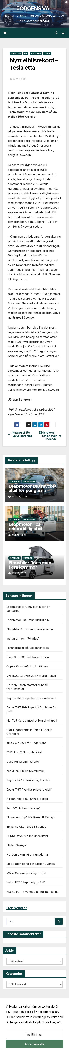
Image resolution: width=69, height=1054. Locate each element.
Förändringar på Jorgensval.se (27, 648)
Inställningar (34, 1034)
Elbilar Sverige (16, 845)
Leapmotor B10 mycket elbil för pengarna (32, 488)
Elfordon (16, 53)
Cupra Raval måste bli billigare (27, 666)
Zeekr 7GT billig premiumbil (25, 771)
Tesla (47, 53)
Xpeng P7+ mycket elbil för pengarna (32, 891)
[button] (56, 33)
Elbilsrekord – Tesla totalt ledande (48, 436)
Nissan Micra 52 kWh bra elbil (27, 798)
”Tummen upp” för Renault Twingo (30, 817)
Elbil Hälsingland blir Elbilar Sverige (30, 864)
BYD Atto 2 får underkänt (24, 752)
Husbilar (28, 558)
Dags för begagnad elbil (22, 761)
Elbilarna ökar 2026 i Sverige (26, 826)
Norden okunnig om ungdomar (27, 854)
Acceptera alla (34, 1044)
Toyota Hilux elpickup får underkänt (31, 698)
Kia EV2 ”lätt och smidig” (23, 808)
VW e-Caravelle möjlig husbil (26, 873)
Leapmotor (29, 481)
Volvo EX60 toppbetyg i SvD (25, 882)
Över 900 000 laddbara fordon (27, 657)
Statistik (36, 53)
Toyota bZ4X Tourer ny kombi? (28, 780)
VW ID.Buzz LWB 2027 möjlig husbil (31, 675)
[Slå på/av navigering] (63, 33)
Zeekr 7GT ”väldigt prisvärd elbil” (29, 789)
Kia (25, 53)
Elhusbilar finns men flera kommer (29, 565)
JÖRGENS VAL (34, 8)
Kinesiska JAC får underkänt (26, 743)
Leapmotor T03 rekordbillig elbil (25, 526)
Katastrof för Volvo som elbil (22, 434)
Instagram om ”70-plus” (22, 638)
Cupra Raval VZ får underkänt (27, 836)
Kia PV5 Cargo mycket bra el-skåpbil (31, 720)
